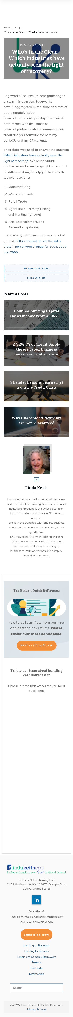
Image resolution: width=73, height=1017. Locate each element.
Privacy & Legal (36, 1009)
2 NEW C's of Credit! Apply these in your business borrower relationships (36, 350)
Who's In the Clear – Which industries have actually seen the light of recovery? (37, 61)
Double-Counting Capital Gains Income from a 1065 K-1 (36, 315)
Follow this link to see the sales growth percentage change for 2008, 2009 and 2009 (35, 246)
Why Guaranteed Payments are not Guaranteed (36, 422)
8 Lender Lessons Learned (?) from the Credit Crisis (36, 386)
